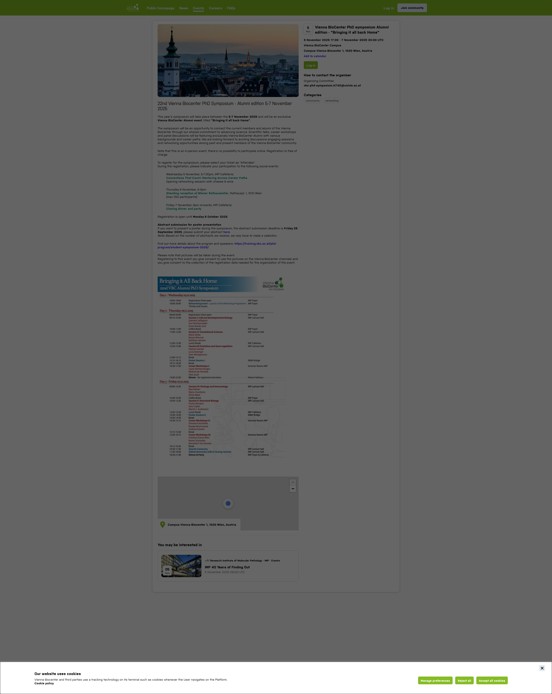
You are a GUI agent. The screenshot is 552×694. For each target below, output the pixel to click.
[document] (276, 678)
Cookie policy (44, 683)
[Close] (542, 668)
